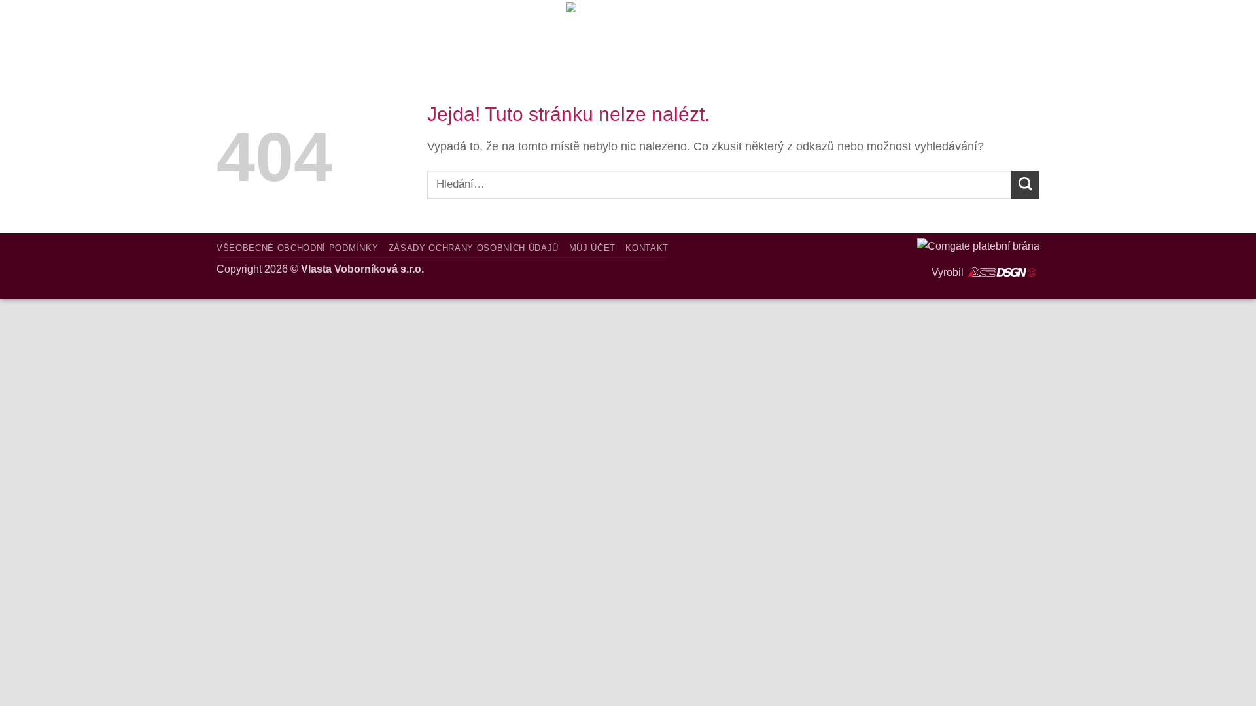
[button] (918, 31)
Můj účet (592, 248)
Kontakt (476, 31)
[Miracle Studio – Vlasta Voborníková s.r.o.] (628, 31)
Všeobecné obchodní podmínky (297, 248)
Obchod (402, 31)
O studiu (248, 31)
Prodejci (326, 31)
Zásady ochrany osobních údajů (474, 248)
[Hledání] (528, 31)
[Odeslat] (1025, 185)
